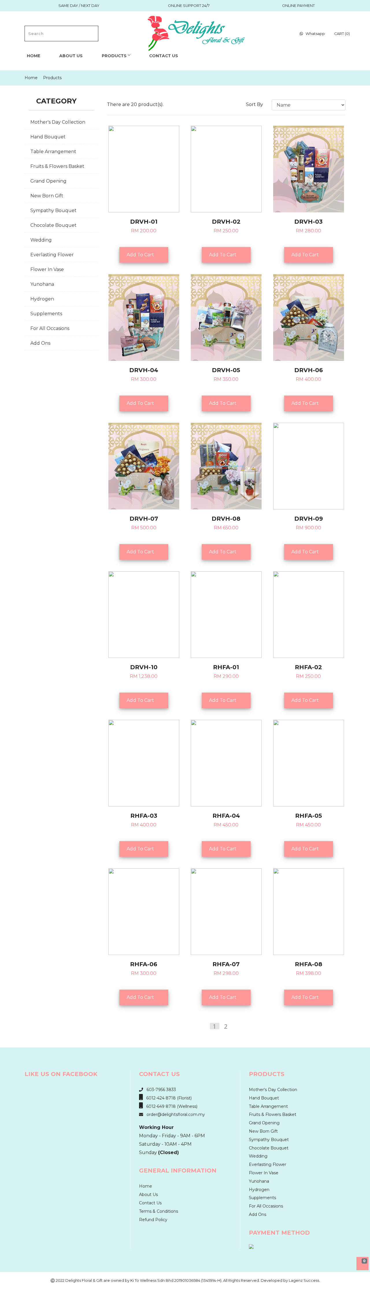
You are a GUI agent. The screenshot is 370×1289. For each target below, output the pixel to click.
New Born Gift (46, 196)
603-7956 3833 (159, 1089)
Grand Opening (48, 181)
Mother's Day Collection (57, 122)
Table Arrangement (53, 151)
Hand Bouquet (48, 137)
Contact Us (163, 55)
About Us (71, 55)
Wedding (41, 240)
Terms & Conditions (158, 1211)
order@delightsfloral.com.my (174, 1114)
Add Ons (40, 343)
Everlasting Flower (52, 254)
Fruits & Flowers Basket (57, 166)
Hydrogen (42, 299)
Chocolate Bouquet (53, 225)
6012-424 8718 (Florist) (167, 1098)
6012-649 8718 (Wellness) (170, 1106)
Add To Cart (142, 254)
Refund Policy (153, 1219)
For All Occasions (49, 328)
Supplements (46, 313)
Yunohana (42, 284)
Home (33, 55)
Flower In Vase (47, 269)
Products (114, 55)
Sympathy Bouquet (53, 210)
